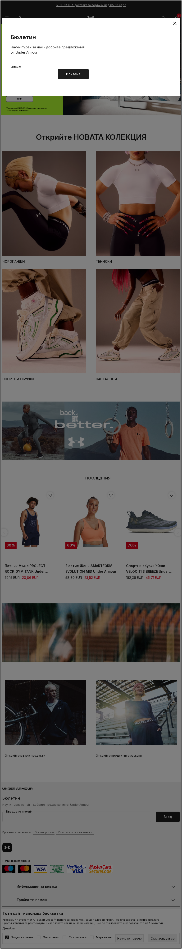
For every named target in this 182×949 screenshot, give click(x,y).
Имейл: (16, 67)
